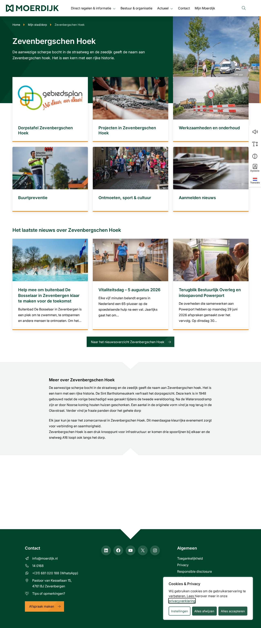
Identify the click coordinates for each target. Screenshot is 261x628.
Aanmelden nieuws (197, 198)
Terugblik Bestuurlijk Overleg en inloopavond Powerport (210, 292)
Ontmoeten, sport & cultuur (124, 198)
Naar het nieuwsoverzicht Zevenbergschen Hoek (127, 341)
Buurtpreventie (33, 198)
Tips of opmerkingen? (48, 593)
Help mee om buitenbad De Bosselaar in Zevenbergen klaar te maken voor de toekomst (49, 295)
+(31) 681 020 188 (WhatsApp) (55, 573)
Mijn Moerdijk (205, 8)
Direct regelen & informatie (91, 8)
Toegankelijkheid (190, 558)
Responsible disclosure (194, 571)
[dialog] (208, 598)
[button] (255, 132)
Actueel (163, 8)
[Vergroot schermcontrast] (255, 156)
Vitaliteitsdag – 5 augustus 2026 (129, 290)
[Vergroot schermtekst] (255, 144)
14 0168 (38, 565)
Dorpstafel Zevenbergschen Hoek (45, 130)
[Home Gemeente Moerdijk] (32, 8)
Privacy (183, 564)
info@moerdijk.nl (45, 558)
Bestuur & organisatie (136, 8)
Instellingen (179, 611)
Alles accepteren (233, 611)
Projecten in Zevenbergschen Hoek (127, 130)
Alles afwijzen (204, 611)
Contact (184, 8)
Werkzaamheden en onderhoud (209, 128)
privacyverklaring (182, 600)
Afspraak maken (41, 606)
